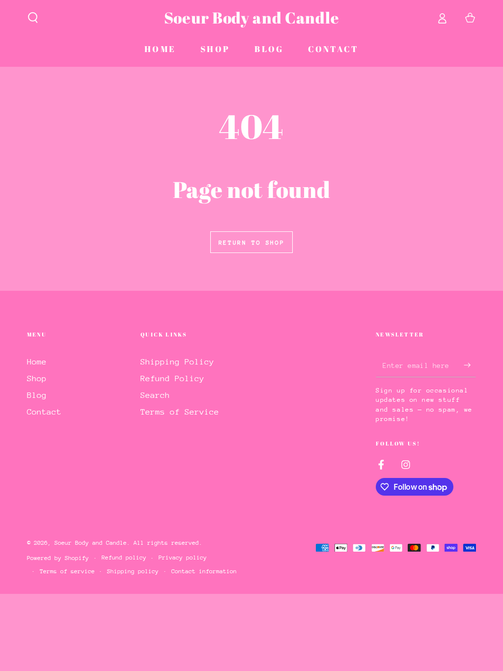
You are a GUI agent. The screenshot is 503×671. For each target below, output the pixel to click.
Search (155, 395)
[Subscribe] (470, 365)
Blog (37, 395)
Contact (44, 412)
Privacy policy (183, 557)
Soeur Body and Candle (91, 542)
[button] (33, 17)
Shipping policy (133, 571)
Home (37, 361)
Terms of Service (179, 412)
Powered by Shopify (58, 558)
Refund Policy (172, 378)
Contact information (204, 571)
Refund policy (124, 557)
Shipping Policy (177, 361)
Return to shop (251, 242)
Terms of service (67, 571)
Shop (37, 378)
